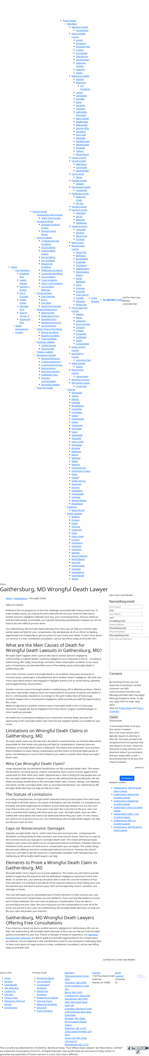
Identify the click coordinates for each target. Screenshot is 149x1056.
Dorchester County (81, 187)
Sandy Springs (79, 480)
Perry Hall (81, 134)
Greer (74, 533)
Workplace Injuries (46, 355)
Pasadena (81, 131)
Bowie (79, 317)
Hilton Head (78, 536)
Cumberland (82, 30)
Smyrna (75, 487)
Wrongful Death (45, 387)
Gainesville (77, 435)
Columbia (81, 229)
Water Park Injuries (51, 218)
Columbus (77, 412)
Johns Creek (78, 441)
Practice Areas (40, 211)
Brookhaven (78, 405)
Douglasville (78, 418)
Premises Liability (45, 342)
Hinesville (76, 438)
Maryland (72, 23)
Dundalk (80, 98)
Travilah (80, 298)
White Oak (81, 304)
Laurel (79, 340)
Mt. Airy (80, 203)
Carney (79, 92)
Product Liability (45, 351)
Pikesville (80, 138)
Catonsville (81, 95)
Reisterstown (82, 144)
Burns (44, 299)
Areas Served (69, 20)
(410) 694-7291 (119, 962)
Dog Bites (46, 302)
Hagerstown (82, 376)
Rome (74, 474)
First (111, 610)
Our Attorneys (22, 270)
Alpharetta (77, 392)
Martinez (76, 458)
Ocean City (81, 386)
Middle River (82, 121)
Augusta (76, 402)
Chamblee (77, 409)
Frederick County (80, 193)
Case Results (10, 984)
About (14, 267)
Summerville (78, 575)
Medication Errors (50, 315)
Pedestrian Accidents (51, 270)
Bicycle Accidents (50, 332)
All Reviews (127, 778)
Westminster (82, 170)
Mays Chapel (82, 118)
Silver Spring (82, 294)
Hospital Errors (48, 319)
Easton (79, 366)
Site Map (8, 994)
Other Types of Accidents (49, 329)
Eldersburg (81, 164)
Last (111, 617)
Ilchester (80, 239)
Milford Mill (81, 125)
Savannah (76, 484)
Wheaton (80, 301)
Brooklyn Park (83, 46)
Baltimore (81, 82)
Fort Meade (81, 53)
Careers (19, 332)
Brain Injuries (48, 296)
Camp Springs (83, 324)
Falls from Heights (50, 371)
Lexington (77, 549)
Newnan (76, 464)
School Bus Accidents (52, 273)
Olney (79, 284)
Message (119, 635)
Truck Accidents (49, 280)
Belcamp (80, 219)
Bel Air (79, 216)
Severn (79, 72)
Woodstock (77, 503)
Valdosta (76, 497)
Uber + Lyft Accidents (52, 283)
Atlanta (75, 399)
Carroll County (79, 160)
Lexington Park (83, 360)
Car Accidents (48, 260)
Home (9, 598)
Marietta (76, 448)
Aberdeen (81, 213)
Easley (75, 523)
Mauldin (76, 552)
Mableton (76, 451)
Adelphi (80, 314)
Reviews (8, 981)
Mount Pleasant (79, 555)
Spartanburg (78, 572)
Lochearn (80, 108)
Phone (117, 628)
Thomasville (78, 493)
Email (117, 620)
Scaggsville (81, 167)
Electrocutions (48, 368)
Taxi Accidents (48, 276)
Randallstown (83, 141)
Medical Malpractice (47, 309)
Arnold (79, 40)
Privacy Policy (125, 708)
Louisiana (72, 506)
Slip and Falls (47, 348)
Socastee (76, 569)
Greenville (77, 529)
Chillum (80, 330)
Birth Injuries (47, 312)
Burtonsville (82, 258)
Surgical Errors (48, 325)
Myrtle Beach (78, 559)
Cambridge (81, 190)
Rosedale (80, 147)
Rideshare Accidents (47, 1004)
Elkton (79, 177)
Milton (75, 461)
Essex (79, 102)
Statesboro (77, 490)
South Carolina (74, 513)
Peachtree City (79, 467)
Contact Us (9, 991)
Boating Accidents (50, 335)
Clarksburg (81, 265)
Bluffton (76, 516)
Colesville (80, 262)
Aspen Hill (81, 252)
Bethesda (80, 255)
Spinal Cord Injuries (51, 306)
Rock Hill (76, 562)
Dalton (75, 415)
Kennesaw (77, 444)
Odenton (80, 69)
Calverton (81, 320)
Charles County (79, 180)
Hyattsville (81, 337)
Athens (75, 395)
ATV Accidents (48, 247)
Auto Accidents (44, 237)
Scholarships (10, 1007)
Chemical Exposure (51, 361)
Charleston (77, 542)
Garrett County (79, 206)
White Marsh (82, 154)
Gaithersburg (82, 268)
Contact (119, 299)
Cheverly (80, 327)
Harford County (79, 209)
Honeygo (80, 105)
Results (106, 299)
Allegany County (80, 27)
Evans (74, 431)
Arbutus (80, 79)
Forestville (81, 333)
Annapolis (81, 43)
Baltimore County (80, 76)
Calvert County (79, 157)
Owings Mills (82, 128)
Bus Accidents (48, 257)
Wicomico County (80, 379)
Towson (80, 151)
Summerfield (82, 343)
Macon (75, 454)
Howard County (79, 226)
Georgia (71, 389)
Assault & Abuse (45, 221)
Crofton (80, 49)
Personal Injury (44, 293)
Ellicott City (81, 236)
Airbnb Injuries (48, 345)
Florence (76, 526)
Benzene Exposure (50, 358)
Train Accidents (49, 338)
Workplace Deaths (50, 384)
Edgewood (81, 222)
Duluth (75, 422)
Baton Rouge (78, 510)
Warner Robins (79, 500)
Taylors (75, 578)
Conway (76, 520)
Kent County (78, 242)
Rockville (80, 291)
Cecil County (78, 173)
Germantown (82, 59)
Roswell (75, 477)
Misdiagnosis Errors (51, 322)
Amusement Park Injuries (50, 214)
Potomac (80, 288)
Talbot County (78, 363)
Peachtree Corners (81, 471)
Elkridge (80, 232)
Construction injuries (51, 364)
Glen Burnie (82, 56)
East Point (77, 428)
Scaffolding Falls (49, 374)
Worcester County (81, 382)
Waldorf (80, 183)
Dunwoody (77, 425)
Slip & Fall (41, 1007)
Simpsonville (78, 565)
